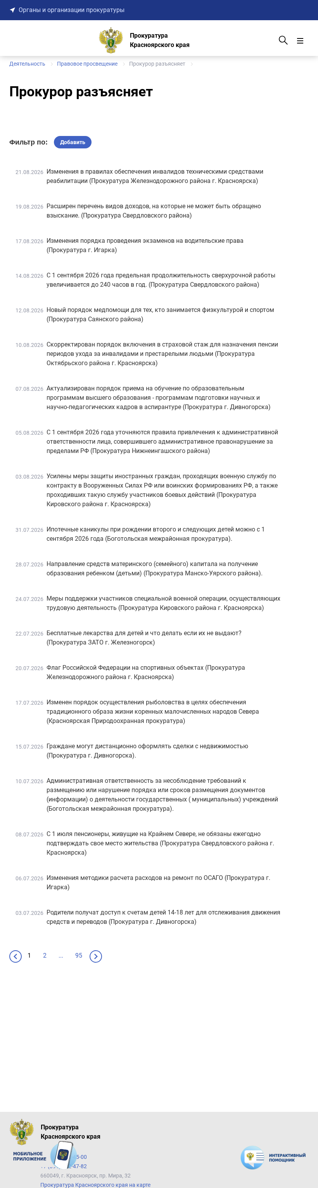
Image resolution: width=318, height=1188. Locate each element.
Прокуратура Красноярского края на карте (95, 1185)
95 (78, 955)
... (61, 955)
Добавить (72, 142)
